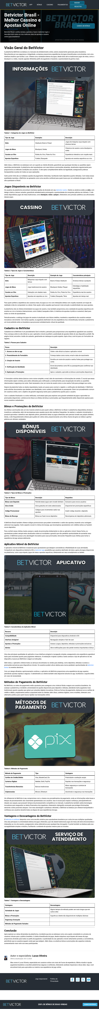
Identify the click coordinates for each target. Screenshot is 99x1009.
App (30, 5)
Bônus (39, 5)
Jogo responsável (41, 979)
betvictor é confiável (12, 819)
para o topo (94, 992)
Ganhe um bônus (83, 26)
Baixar (77, 3)
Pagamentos (63, 5)
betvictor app (40, 550)
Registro (78, 6)
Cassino (50, 5)
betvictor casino (61, 190)
